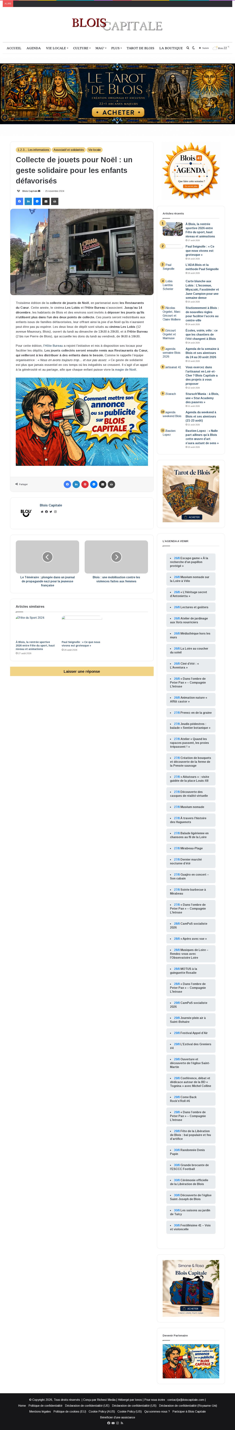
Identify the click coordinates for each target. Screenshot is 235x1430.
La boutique (171, 48)
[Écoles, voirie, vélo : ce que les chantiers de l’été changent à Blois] (173, 335)
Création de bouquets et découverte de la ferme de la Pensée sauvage (190, 761)
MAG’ (99, 48)
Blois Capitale (29, 191)
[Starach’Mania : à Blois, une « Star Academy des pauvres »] (173, 399)
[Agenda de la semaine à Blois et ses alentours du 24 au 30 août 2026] (173, 354)
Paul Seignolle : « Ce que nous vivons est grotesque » (200, 250)
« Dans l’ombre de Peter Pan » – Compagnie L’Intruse (188, 682)
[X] (51, 512)
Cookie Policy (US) (130, 1411)
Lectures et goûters (194, 607)
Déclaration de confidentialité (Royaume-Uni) (188, 1405)
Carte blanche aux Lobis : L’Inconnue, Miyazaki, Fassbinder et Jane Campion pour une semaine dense (202, 289)
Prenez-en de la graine (196, 712)
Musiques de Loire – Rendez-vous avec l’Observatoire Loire (189, 953)
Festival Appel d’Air (194, 1033)
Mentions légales (40, 1411)
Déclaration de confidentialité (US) (134, 1405)
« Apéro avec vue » (193, 938)
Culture (80, 48)
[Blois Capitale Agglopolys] (117, 24)
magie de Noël (125, 369)
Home (22, 1405)
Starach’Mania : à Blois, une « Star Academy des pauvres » (202, 398)
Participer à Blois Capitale (189, 1411)
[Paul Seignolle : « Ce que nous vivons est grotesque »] (82, 627)
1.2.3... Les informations (33, 149)
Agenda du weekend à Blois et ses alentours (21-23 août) (201, 416)
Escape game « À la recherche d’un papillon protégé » (189, 562)
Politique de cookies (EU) (69, 1411)
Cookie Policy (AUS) (102, 1411)
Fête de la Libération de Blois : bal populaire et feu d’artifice (190, 1135)
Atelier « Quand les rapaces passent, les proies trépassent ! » (189, 742)
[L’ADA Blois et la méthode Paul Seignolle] (173, 270)
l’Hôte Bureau (53, 345)
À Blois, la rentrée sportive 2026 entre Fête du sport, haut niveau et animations (35, 646)
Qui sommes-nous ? (157, 1411)
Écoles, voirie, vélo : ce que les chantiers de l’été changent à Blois (202, 334)
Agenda (33, 48)
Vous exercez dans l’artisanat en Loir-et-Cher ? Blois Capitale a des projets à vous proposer (202, 375)
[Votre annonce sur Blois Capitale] (82, 421)
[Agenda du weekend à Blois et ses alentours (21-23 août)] (173, 417)
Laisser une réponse (82, 671)
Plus (115, 48)
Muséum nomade (192, 807)
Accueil (14, 48)
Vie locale (56, 48)
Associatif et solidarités (69, 149)
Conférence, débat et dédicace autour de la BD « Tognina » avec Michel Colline (190, 1082)
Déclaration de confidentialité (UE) (87, 1405)
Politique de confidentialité (45, 1405)
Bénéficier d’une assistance (117, 1417)
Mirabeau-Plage (191, 848)
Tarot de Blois (140, 48)
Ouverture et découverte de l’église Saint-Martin (190, 1063)
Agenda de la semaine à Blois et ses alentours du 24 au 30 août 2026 (202, 353)
